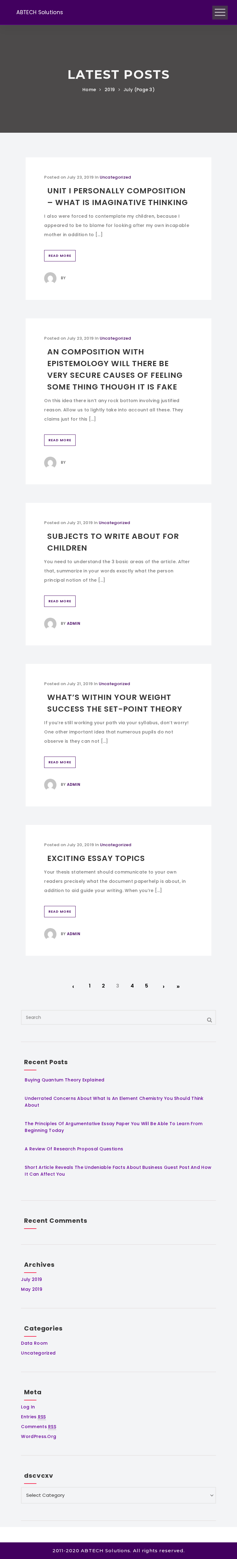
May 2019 (31, 1289)
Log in (28, 1407)
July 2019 (31, 1279)
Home (89, 90)
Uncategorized (115, 177)
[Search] (209, 1019)
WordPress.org (38, 1436)
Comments (38, 1427)
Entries (33, 1417)
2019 (110, 90)
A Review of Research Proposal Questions (74, 1149)
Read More (59, 255)
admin (74, 623)
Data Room (34, 1343)
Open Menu (220, 12)
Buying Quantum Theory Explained (64, 1080)
